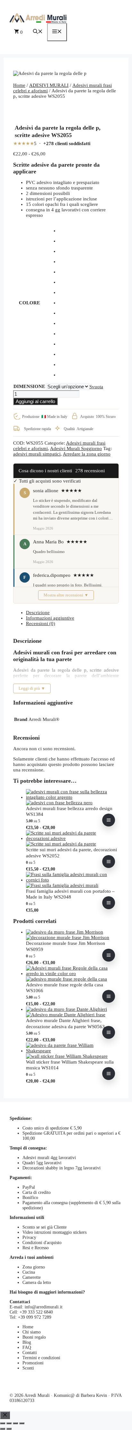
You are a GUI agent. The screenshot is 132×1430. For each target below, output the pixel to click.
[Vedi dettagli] (108, 820)
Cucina (28, 1272)
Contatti (29, 1352)
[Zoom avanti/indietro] (2, 1423)
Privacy (29, 1237)
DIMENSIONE (29, 386)
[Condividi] (15, 1423)
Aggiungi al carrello (35, 401)
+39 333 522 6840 (36, 1312)
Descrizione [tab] (38, 612)
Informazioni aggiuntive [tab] (50, 618)
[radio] (81, 231)
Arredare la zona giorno (87, 454)
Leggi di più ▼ (32, 688)
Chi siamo (31, 1332)
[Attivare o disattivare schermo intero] (9, 1423)
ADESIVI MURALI (49, 85)
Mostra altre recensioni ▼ (66, 595)
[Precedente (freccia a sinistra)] (2, 1429)
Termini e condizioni (41, 1357)
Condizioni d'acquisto (42, 1242)
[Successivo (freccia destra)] (9, 1429)
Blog (26, 1342)
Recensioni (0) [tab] (40, 623)
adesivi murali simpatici (37, 454)
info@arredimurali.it (43, 1307)
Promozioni (33, 1363)
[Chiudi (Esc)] (21, 1423)
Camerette (31, 1277)
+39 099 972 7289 (34, 1317)
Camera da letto (36, 1282)
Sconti (28, 1368)
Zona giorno (33, 1267)
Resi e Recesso (35, 1247)
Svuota (96, 386)
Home (19, 85)
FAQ (26, 1347)
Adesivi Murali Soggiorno (76, 448)
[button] (38, 32)
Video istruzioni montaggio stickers (54, 1232)
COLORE (29, 302)
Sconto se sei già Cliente (44, 1227)
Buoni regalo (34, 1337)
